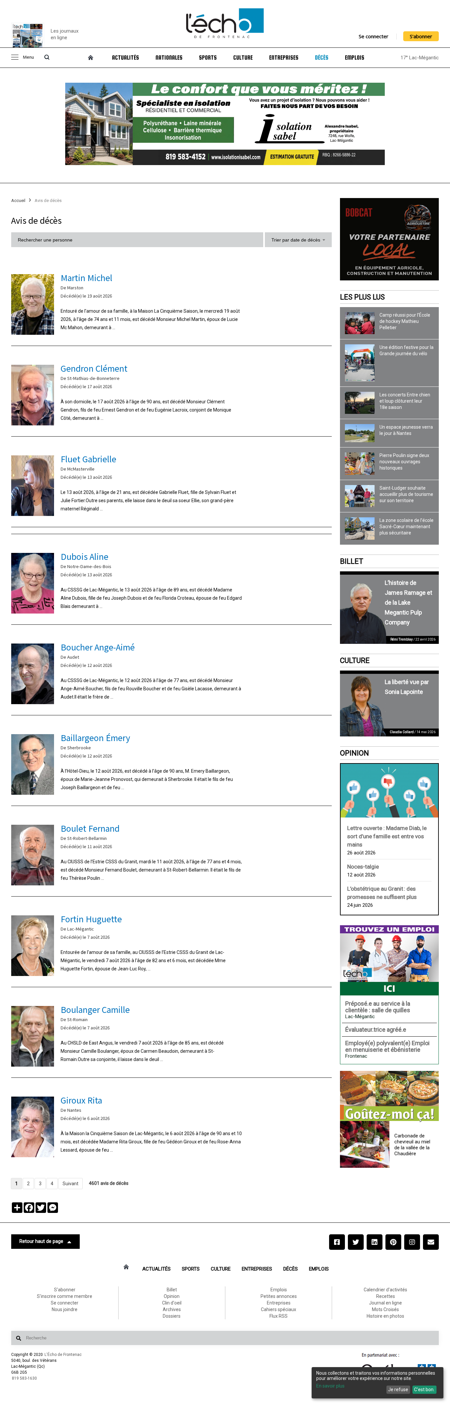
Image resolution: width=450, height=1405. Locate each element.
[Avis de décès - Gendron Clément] (171, 393)
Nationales (169, 57)
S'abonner (421, 36)
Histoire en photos (385, 1316)
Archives (172, 1309)
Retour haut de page (41, 1241)
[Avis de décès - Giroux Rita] (171, 1125)
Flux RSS (278, 1316)
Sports (208, 57)
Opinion (354, 753)
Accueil (18, 200)
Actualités (125, 57)
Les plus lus (362, 297)
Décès (321, 57)
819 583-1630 (24, 1378)
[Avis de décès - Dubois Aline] (171, 581)
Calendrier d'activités (385, 1289)
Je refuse (398, 1389)
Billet (351, 561)
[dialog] (377, 1382)
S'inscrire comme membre (64, 1296)
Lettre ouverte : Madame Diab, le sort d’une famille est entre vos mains (387, 836)
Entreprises (283, 57)
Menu (28, 57)
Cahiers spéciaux (278, 1309)
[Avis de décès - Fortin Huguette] (171, 944)
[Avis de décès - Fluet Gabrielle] (171, 484)
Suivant (70, 1183)
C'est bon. (424, 1389)
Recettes (385, 1296)
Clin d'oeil (172, 1302)
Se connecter (373, 36)
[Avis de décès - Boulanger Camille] (171, 1034)
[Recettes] (389, 1096)
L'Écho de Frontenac (63, 1354)
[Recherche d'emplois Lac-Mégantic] (389, 960)
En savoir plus (330, 1386)
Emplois (354, 57)
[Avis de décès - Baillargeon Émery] (171, 763)
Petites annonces (279, 1296)
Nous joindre (64, 1309)
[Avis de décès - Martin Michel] (171, 303)
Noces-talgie (363, 866)
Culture (243, 57)
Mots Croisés (385, 1309)
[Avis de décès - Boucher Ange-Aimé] (171, 672)
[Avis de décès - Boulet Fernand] (171, 853)
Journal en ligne (385, 1302)
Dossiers (172, 1316)
